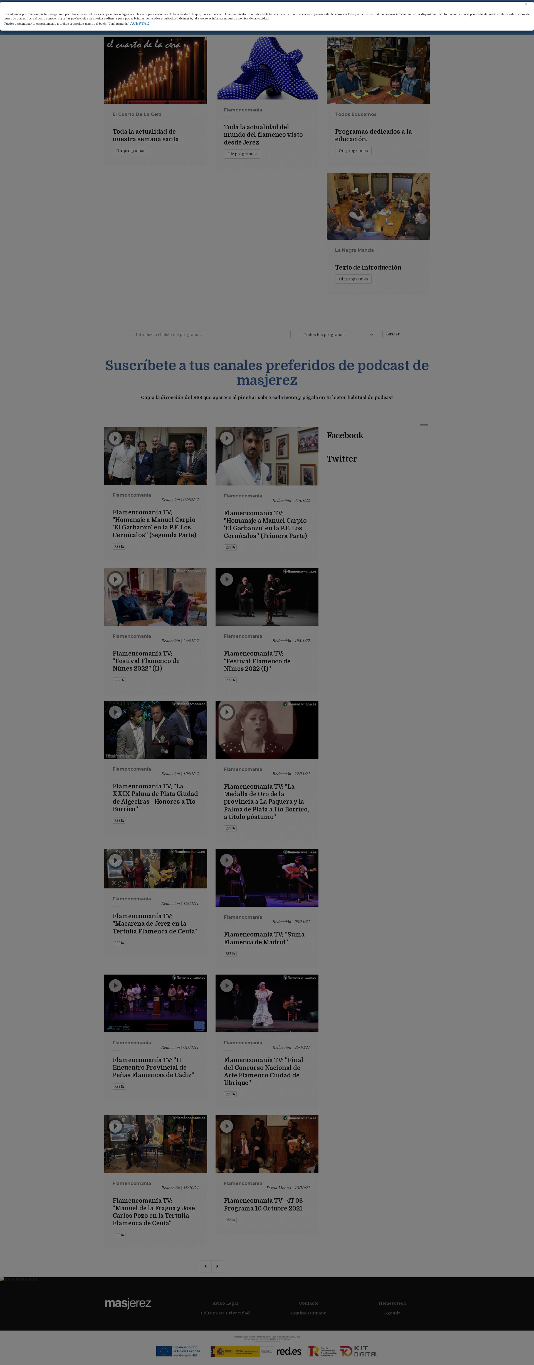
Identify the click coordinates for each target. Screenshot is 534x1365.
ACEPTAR (139, 23)
